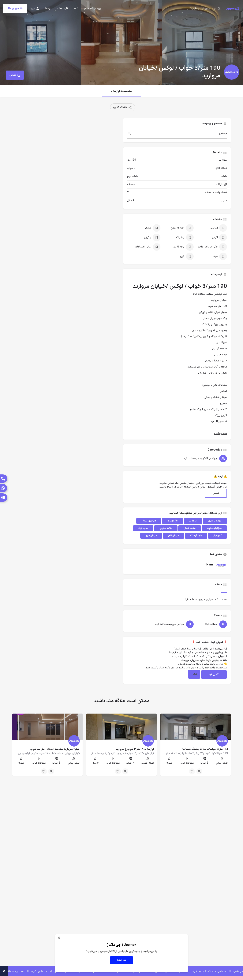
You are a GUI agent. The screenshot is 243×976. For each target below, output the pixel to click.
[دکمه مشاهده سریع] (199, 771)
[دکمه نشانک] (192, 771)
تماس (216, 493)
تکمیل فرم (214, 674)
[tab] (224, 590)
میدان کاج (173, 536)
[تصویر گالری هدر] (40, 42)
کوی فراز (217, 536)
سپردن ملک (13, 8)
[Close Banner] (4, 971)
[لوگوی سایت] (232, 8)
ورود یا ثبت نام (92, 8)
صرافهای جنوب (214, 528)
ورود (32, 8)
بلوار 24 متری (215, 521)
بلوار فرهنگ (196, 536)
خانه (75, 8)
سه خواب (212, 306)
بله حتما (121, 960)
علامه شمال (190, 528)
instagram (220, 434)
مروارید (193, 521)
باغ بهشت (172, 521)
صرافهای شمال (149, 521)
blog (47, 8)
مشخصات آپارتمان (121, 91)
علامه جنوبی (165, 528)
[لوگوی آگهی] (231, 72)
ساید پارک (143, 528)
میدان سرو (151, 536)
